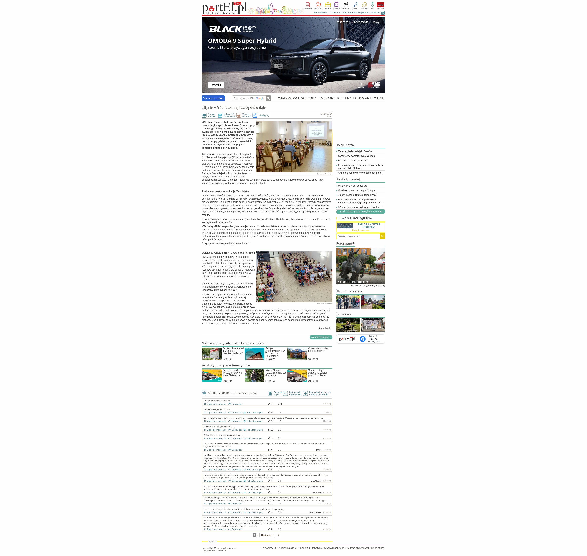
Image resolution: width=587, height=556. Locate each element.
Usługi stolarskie (361, 230)
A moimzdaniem (212, 115)
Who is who (318, 8)
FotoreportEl (345, 243)
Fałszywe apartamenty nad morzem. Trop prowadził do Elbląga (360, 166)
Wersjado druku (246, 115)
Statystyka (316, 548)
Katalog (328, 8)
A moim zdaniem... (321, 337)
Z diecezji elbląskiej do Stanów (355, 151)
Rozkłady (336, 8)
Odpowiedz (236, 404)
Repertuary (346, 8)
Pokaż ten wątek (254, 412)
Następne (266, 535)
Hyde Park (364, 8)
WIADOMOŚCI (288, 98)
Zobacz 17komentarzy (229, 115)
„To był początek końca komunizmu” (357, 195)
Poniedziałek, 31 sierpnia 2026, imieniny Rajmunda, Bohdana (346, 13)
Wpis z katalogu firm (356, 218)
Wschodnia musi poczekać (352, 160)
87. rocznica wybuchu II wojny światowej (360, 207)
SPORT (330, 98)
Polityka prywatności (358, 548)
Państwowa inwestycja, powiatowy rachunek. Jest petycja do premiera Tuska (360, 201)
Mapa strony (377, 548)
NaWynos (380, 4)
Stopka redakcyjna (334, 548)
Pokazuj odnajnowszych (295, 393)
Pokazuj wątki (278, 393)
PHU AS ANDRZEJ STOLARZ (369, 225)
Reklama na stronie (287, 548)
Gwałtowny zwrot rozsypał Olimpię (356, 156)
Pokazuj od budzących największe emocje (320, 393)
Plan (372, 8)
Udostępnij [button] (263, 115)
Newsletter (268, 548)
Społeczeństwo (213, 98)
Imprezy (355, 8)
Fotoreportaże (352, 291)
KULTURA (344, 98)
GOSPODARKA (312, 98)
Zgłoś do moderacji (216, 404)
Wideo (346, 314)
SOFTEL (223, 551)
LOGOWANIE (362, 98)
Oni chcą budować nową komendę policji (360, 172)
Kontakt (304, 548)
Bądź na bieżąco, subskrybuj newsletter (360, 211)
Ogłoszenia (308, 8)
